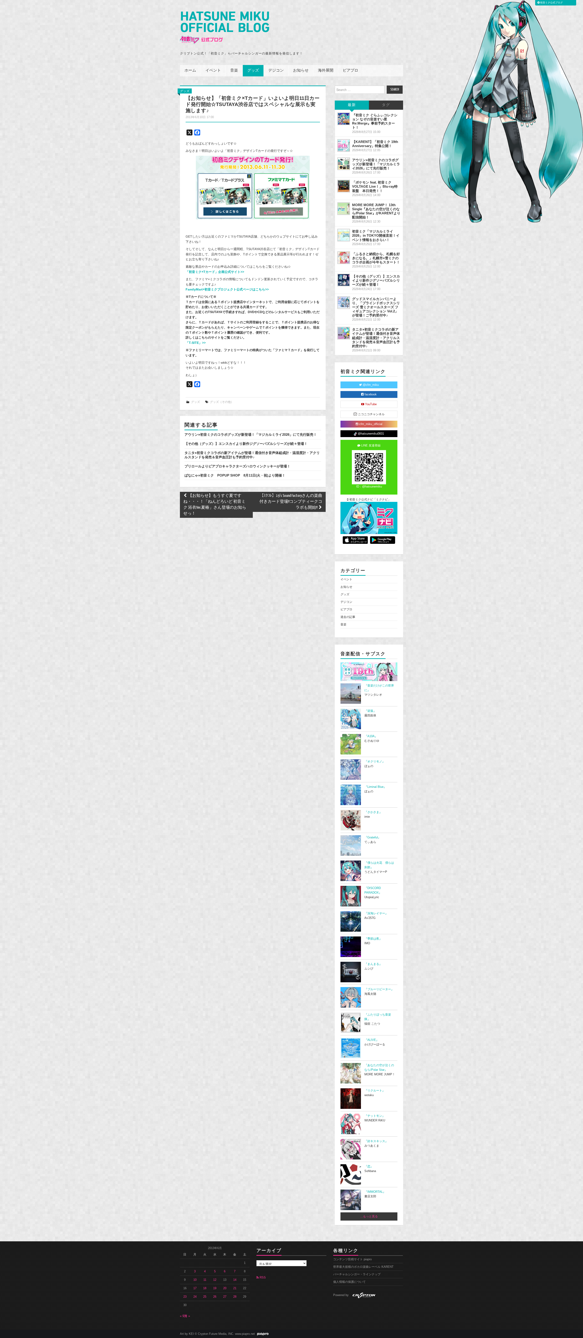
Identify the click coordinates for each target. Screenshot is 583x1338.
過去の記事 (347, 617)
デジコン (276, 70)
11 (204, 1279)
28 (234, 1296)
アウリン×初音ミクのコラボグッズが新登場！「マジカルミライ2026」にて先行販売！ (250, 434)
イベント (213, 70)
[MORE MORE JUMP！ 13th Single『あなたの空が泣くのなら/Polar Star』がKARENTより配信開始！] (343, 208)
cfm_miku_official (370, 424)
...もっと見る (369, 1216)
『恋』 (368, 1166)
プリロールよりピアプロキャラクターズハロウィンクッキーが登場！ (237, 466)
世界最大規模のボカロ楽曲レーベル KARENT (363, 1266)
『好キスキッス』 (376, 1141)
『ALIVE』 (371, 1040)
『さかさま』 (373, 812)
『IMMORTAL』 (375, 1191)
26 (214, 1296)
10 (195, 1279)
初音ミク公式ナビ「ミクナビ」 (369, 499)
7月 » (186, 1316)
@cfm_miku (370, 384)
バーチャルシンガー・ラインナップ (357, 1274)
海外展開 (325, 70)
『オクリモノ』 (374, 761)
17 (195, 1288)
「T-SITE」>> (196, 343)
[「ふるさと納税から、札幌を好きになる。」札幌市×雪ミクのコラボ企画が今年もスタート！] (343, 257)
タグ (386, 105)
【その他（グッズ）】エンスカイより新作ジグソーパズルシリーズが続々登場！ (245, 444)
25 (204, 1296)
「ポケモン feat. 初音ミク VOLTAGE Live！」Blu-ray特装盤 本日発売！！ (375, 186)
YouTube (370, 404)
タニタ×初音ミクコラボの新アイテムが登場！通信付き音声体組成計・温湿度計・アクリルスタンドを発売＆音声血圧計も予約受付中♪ (252, 455)
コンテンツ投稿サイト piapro (352, 1259)
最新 (352, 105)
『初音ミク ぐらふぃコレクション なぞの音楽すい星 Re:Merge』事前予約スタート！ (374, 121)
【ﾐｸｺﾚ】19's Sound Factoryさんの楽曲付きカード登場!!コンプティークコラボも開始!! (290, 502)
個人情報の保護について (349, 1282)
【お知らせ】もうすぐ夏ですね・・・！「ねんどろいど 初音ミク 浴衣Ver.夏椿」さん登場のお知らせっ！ (214, 505)
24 (195, 1296)
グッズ (253, 70)
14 (234, 1279)
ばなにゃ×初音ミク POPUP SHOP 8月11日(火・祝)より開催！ (234, 475)
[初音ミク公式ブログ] (224, 27)
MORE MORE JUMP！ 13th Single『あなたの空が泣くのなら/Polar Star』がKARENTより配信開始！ (376, 211)
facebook (370, 394)
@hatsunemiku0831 (370, 433)
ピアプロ (350, 70)
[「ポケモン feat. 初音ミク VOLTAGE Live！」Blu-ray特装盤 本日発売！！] (343, 186)
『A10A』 (371, 736)
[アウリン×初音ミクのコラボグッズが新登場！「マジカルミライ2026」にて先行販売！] (343, 163)
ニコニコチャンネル (371, 414)
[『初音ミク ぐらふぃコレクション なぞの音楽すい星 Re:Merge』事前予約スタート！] (343, 118)
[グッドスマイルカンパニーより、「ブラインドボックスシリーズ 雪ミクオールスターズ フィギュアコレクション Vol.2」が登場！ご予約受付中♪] (343, 302)
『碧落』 (370, 711)
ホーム (190, 70)
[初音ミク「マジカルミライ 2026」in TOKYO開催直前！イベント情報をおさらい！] (343, 235)
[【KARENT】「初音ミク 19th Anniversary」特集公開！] (343, 145)
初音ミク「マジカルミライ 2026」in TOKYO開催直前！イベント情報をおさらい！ (375, 235)
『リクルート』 (374, 1090)
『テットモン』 (374, 1116)
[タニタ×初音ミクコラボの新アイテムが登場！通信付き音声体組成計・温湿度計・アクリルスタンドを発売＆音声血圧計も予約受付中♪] (343, 333)
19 (214, 1288)
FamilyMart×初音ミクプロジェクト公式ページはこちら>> (227, 289)
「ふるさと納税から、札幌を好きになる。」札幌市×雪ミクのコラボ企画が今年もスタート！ (376, 258)
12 (214, 1279)
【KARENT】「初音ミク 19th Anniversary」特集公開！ (375, 144)
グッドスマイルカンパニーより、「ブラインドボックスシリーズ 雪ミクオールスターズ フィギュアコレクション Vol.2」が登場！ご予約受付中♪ (376, 307)
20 (224, 1288)
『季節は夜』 (373, 938)
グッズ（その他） (222, 402)
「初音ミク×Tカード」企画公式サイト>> (215, 272)
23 (185, 1296)
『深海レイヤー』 (376, 913)
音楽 (234, 70)
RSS (262, 1277)
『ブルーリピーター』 (379, 989)
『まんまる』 (373, 964)
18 (204, 1288)
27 (224, 1296)
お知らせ (301, 70)
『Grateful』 (372, 837)
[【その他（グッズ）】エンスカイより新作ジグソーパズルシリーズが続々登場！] (343, 280)
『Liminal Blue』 (375, 786)
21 (234, 1288)
